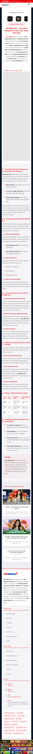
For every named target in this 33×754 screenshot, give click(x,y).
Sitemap (8, 674)
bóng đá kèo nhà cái (21, 727)
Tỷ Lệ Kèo (8, 623)
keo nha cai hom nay (9, 730)
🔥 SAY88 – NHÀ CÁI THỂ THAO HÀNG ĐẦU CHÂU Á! (16, 507)
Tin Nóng (8, 618)
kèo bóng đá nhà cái (9, 718)
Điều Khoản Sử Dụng (11, 656)
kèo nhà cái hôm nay (9, 727)
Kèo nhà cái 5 (10, 36)
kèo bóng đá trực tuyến (9, 715)
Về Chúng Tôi (9, 651)
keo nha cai (7, 721)
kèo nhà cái (18, 718)
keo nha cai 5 (15, 721)
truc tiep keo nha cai (18, 733)
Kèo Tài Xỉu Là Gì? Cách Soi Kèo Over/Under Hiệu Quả (16, 551)
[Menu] (28, 4)
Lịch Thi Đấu (9, 632)
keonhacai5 (14, 724)
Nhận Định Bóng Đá (11, 636)
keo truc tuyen (21, 715)
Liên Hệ (8, 669)
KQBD (8, 641)
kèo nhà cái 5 (24, 721)
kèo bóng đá (20, 712)
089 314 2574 (11, 691)
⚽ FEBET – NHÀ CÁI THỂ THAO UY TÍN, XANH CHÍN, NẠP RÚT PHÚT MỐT (16, 537)
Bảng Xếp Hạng (10, 614)
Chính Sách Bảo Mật (11, 660)
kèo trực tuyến (7, 733)
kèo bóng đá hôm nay (9, 712)
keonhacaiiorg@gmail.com (15, 697)
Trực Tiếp (8, 627)
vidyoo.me (10, 685)
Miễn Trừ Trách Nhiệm (12, 665)
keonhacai (6, 724)
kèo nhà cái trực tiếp (21, 730)
